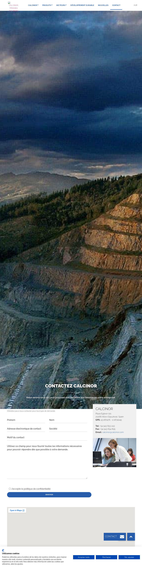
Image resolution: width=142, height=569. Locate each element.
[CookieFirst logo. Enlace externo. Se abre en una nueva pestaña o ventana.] (3, 550)
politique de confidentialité (37, 489)
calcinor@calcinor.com (113, 432)
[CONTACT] (122, 537)
